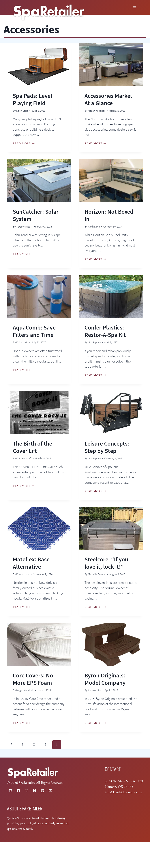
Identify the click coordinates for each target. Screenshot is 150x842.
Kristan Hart (22, 574)
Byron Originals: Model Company (105, 679)
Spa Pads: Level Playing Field (32, 99)
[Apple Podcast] (42, 790)
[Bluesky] (34, 790)
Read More (24, 143)
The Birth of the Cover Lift (32, 447)
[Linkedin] (10, 790)
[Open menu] (134, 7)
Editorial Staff (23, 458)
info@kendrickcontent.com (123, 792)
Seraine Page (23, 226)
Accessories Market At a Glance (108, 99)
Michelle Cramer (97, 574)
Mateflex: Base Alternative (31, 563)
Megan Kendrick (96, 110)
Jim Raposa (94, 342)
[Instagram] (26, 790)
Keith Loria (22, 110)
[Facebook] (18, 790)
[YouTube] (50, 790)
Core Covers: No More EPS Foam (33, 679)
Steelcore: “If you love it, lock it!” (106, 563)
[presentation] (39, 64)
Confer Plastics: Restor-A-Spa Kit (105, 331)
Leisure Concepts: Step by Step (107, 447)
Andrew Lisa (94, 690)
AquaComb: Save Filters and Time (34, 331)
